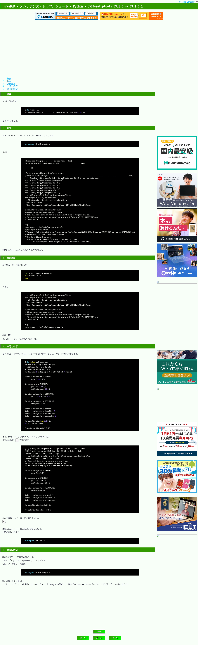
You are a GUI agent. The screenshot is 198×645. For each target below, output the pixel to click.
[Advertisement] (99, 43)
